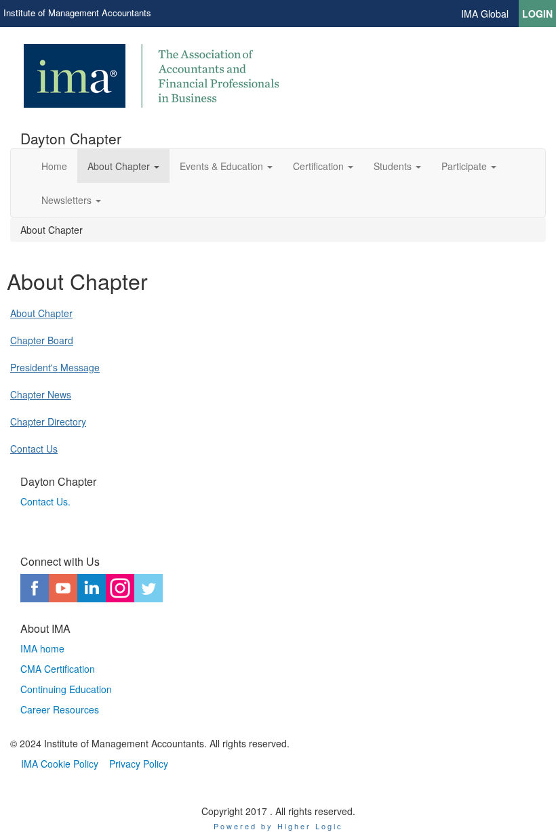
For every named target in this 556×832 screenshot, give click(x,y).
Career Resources (59, 709)
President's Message (55, 367)
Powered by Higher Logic (278, 825)
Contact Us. (46, 501)
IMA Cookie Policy (59, 763)
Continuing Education (66, 689)
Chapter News (40, 394)
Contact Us (34, 448)
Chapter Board (41, 340)
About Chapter (41, 313)
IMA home (42, 648)
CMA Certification (57, 668)
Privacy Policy (138, 763)
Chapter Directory (48, 421)
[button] (123, 166)
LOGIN (537, 13)
